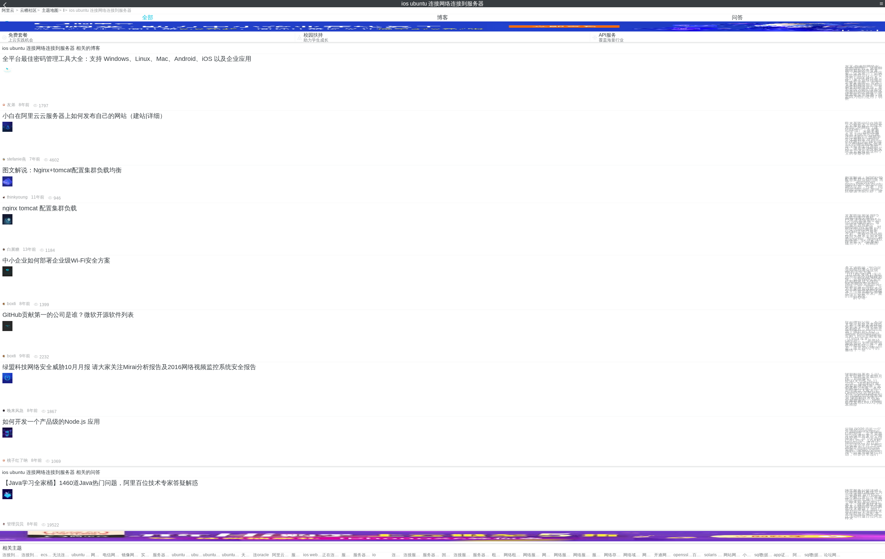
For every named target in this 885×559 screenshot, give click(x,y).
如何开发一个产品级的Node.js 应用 (51, 421)
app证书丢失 (783, 555)
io (374, 555)
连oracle (261, 555)
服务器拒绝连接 (362, 555)
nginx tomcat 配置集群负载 (39, 208)
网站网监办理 (733, 555)
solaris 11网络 (713, 555)
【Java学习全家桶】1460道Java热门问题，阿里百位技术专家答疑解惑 (100, 482)
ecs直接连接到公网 (47, 555)
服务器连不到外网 (162, 555)
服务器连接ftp (432, 555)
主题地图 (50, 10)
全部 (147, 17)
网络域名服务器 (632, 555)
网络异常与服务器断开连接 (97, 555)
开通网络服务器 (663, 555)
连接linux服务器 (397, 555)
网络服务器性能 (532, 555)
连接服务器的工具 (463, 555)
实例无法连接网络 (147, 555)
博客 (442, 17)
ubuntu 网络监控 (181, 555)
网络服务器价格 (548, 555)
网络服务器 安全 (563, 555)
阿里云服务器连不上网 (281, 555)
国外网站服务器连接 (448, 555)
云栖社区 (28, 10)
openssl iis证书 (682, 555)
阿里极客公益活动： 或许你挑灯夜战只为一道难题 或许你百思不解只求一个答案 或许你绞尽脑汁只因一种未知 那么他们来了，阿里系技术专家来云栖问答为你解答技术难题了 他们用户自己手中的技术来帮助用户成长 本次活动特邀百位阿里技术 (863, 504)
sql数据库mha (763, 555)
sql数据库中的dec (813, 555)
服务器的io (297, 555)
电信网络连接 (112, 555)
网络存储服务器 (613, 555)
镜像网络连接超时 (131, 555)
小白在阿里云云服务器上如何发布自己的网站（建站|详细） (84, 115)
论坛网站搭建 (833, 555)
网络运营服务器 (648, 555)
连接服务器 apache (412, 555)
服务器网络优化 (598, 555)
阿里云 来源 (798, 555)
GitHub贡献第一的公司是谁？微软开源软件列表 (68, 314)
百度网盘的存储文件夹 (698, 555)
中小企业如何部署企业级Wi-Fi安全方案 (56, 260)
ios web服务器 (312, 555)
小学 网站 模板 (748, 555)
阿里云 (8, 10)
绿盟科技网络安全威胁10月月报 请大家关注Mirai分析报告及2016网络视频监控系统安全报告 (129, 367)
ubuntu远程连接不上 (231, 555)
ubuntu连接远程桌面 (212, 555)
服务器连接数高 (482, 555)
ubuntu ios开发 (81, 555)
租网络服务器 (498, 555)
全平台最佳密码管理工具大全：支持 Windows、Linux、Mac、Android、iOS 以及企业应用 (126, 58)
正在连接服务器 (331, 555)
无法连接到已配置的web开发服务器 (62, 555)
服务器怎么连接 (347, 555)
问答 (737, 17)
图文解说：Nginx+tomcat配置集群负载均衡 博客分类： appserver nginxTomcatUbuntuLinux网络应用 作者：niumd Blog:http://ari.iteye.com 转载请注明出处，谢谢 (864, 184)
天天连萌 (247, 555)
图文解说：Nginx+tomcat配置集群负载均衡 (62, 170)
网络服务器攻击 (582, 555)
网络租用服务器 (513, 555)
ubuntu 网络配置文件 (197, 555)
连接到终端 (11, 555)
